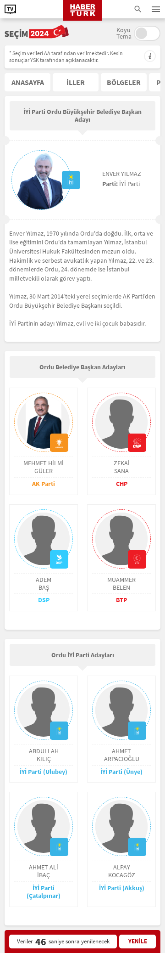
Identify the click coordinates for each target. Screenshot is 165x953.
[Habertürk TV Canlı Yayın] (10, 9)
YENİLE (137, 941)
